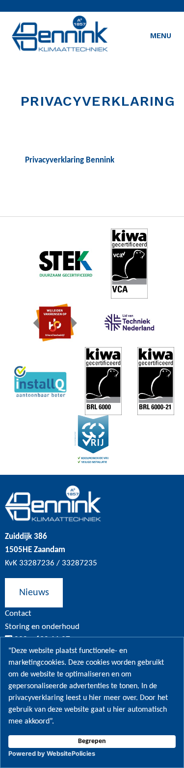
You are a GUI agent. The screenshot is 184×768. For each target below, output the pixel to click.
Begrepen (92, 741)
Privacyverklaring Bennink (69, 160)
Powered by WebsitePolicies (51, 753)
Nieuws (34, 593)
